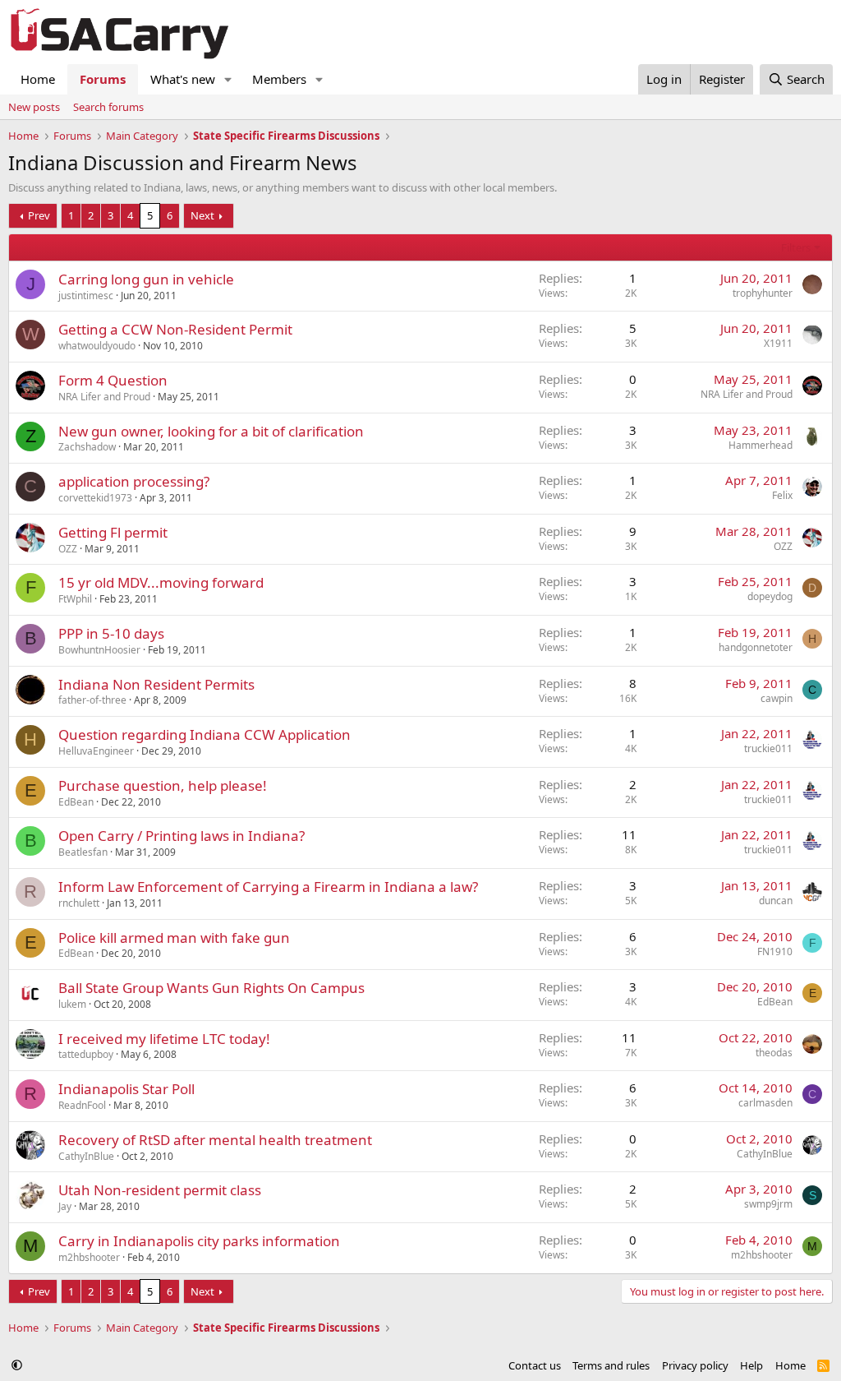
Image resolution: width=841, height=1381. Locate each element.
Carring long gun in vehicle (146, 279)
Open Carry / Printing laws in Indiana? (181, 835)
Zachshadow (87, 447)
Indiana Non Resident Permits (156, 684)
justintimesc (85, 296)
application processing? (133, 481)
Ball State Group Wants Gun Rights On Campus (211, 987)
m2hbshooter (89, 1257)
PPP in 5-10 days (111, 633)
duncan (776, 901)
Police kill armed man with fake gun (174, 937)
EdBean (76, 802)
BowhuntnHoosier (99, 650)
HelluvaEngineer (96, 751)
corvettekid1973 (95, 498)
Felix (782, 495)
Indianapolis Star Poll (126, 1088)
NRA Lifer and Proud (104, 397)
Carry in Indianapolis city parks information (199, 1240)
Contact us (534, 1365)
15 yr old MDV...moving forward (161, 582)
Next (202, 215)
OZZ (67, 549)
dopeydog (770, 596)
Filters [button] (796, 247)
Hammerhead (760, 445)
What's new (182, 79)
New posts (34, 106)
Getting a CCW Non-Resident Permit (175, 329)
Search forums (108, 106)
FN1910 (775, 951)
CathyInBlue (86, 1156)
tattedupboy (85, 1054)
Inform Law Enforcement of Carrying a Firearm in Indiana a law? (268, 886)
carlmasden (765, 1103)
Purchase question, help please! (162, 785)
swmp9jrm (768, 1204)
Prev (39, 215)
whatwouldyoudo (97, 346)
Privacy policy (695, 1365)
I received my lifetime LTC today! (164, 1038)
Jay (64, 1206)
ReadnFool (82, 1105)
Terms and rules (611, 1365)
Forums (103, 79)
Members (279, 79)
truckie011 (768, 748)
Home (38, 79)
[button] (228, 79)
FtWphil (75, 599)
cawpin (777, 698)
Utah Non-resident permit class (159, 1189)
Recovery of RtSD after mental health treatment (215, 1139)
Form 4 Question (113, 380)
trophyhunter (763, 293)
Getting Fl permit (113, 532)
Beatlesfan (83, 852)
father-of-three (92, 700)
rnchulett (78, 903)
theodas (774, 1053)
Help (751, 1365)
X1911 (778, 343)
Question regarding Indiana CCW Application (204, 734)
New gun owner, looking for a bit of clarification (211, 431)
